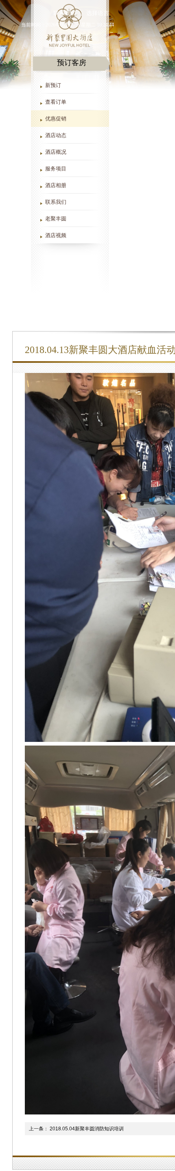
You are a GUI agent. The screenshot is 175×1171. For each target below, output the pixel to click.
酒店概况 (55, 152)
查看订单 (55, 102)
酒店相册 (55, 185)
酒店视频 (55, 235)
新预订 (53, 85)
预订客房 (71, 63)
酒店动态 (55, 135)
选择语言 (97, 13)
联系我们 (55, 202)
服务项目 (55, 169)
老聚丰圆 (55, 219)
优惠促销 (55, 119)
